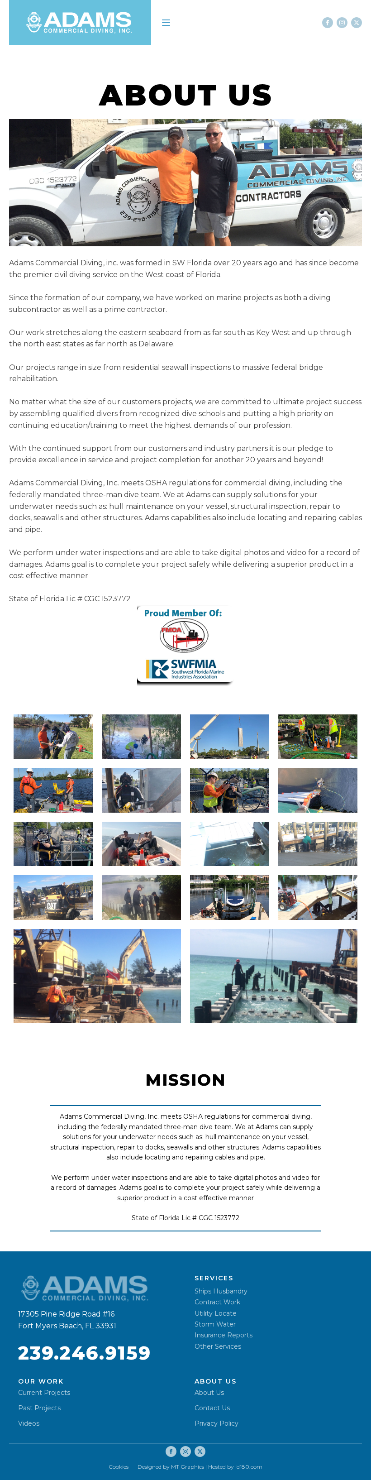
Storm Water (215, 1324)
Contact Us (212, 1408)
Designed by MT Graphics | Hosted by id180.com (200, 1466)
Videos (28, 1423)
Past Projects (39, 1408)
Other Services (218, 1346)
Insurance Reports (223, 1335)
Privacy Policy (216, 1423)
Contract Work (217, 1302)
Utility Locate (216, 1313)
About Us (209, 1393)
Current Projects (44, 1393)
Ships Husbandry (221, 1291)
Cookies (118, 1466)
